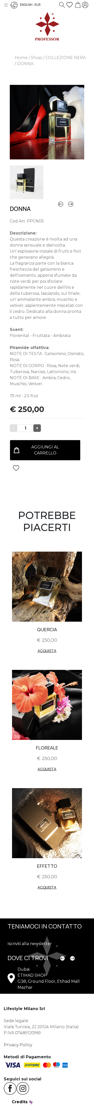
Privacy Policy (18, 1044)
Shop (36, 57)
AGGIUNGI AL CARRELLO (45, 450)
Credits (20, 1101)
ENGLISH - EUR (30, 5)
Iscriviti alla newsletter (30, 943)
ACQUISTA (47, 650)
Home (21, 57)
